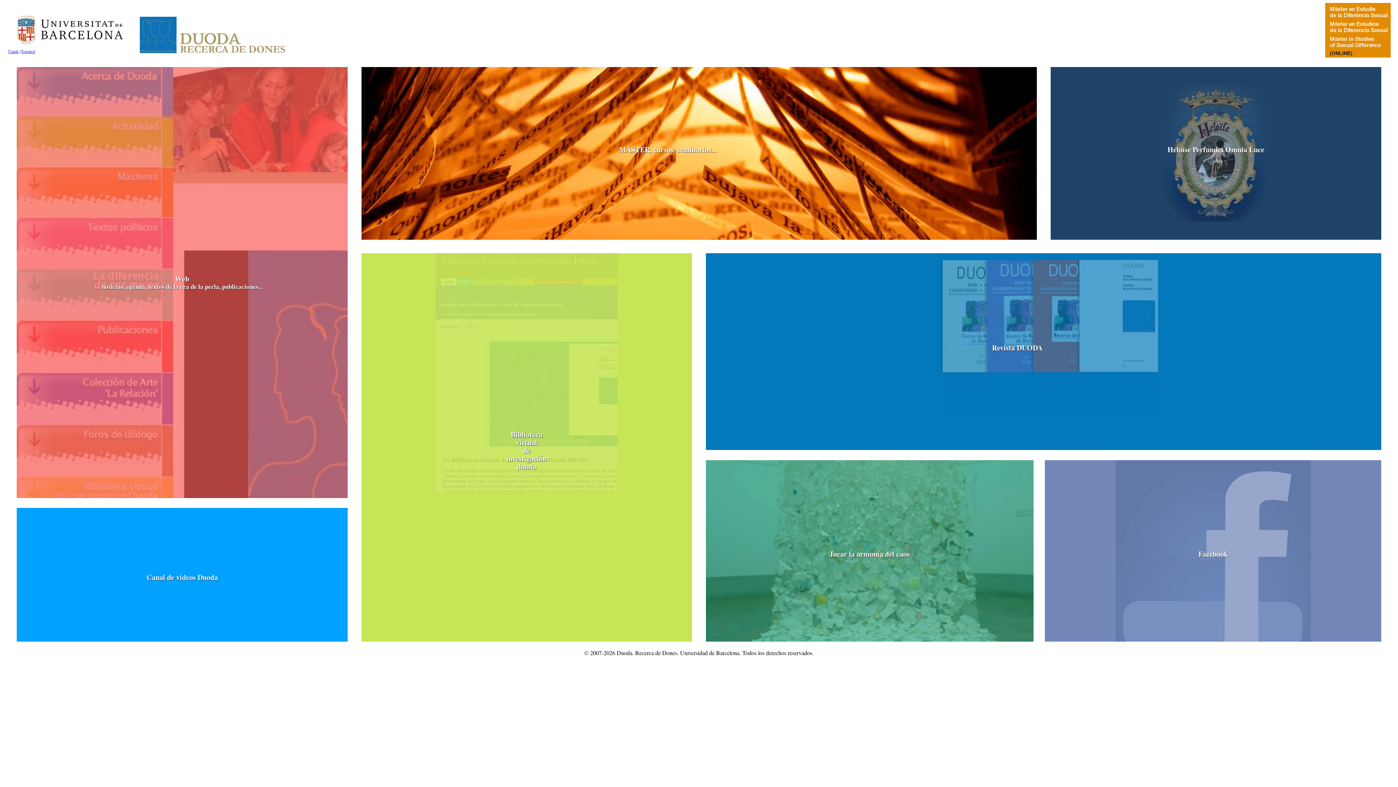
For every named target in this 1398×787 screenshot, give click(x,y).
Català (13, 51)
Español (28, 51)
